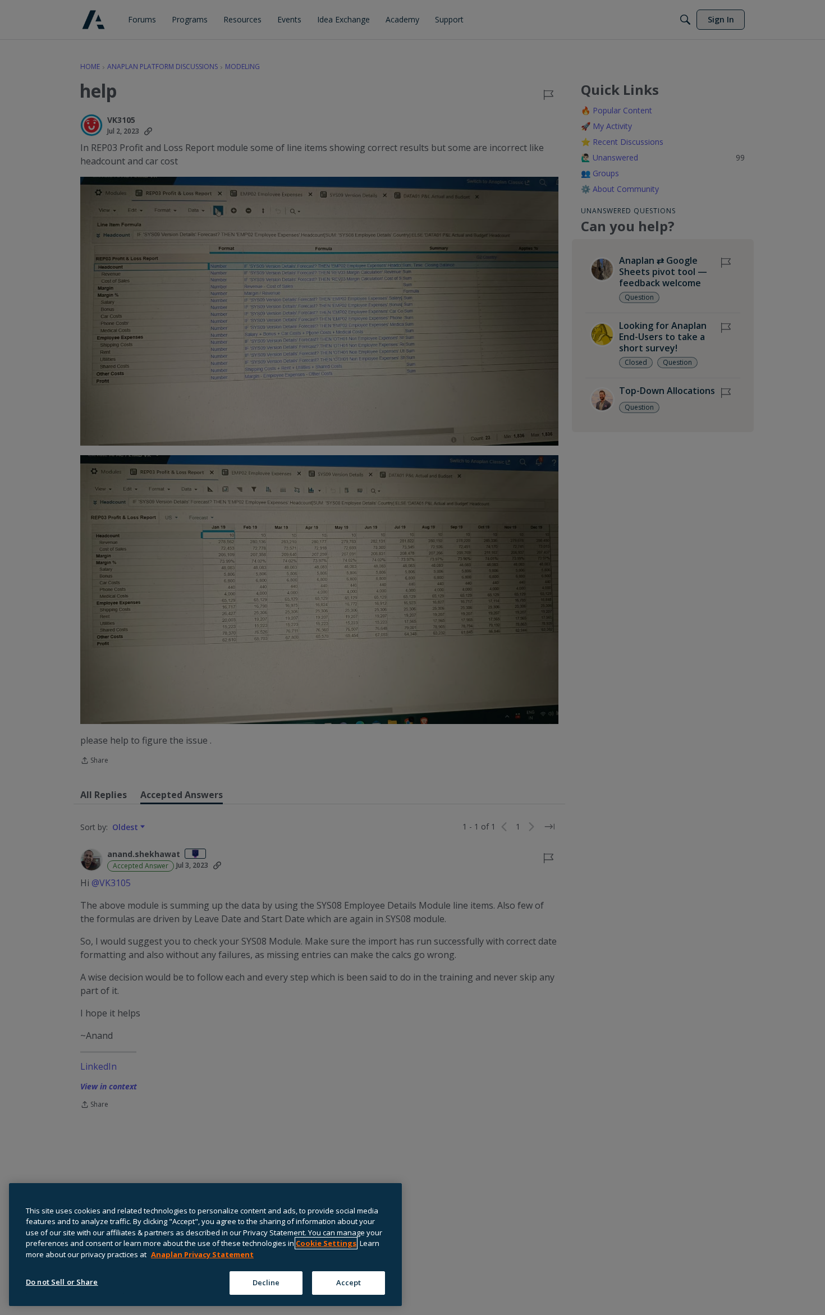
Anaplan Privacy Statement (202, 1254)
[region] (205, 1244)
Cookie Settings (326, 1243)
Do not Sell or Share (62, 1282)
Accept (348, 1282)
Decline (266, 1282)
